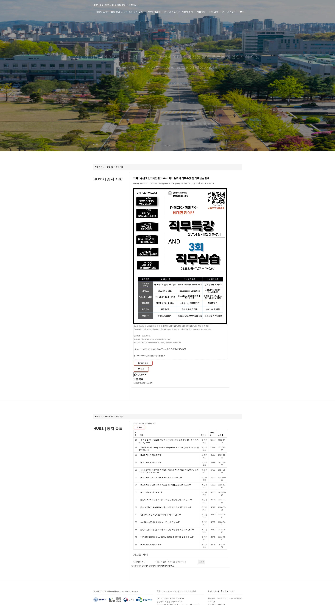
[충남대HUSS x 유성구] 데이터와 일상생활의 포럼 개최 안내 (165, 500)
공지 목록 (120, 416)
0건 (173, 183)
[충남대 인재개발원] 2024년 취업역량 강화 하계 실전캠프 (164, 507)
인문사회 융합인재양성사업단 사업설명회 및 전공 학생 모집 (165, 537)
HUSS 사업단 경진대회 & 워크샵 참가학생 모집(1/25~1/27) (164, 485)
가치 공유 (213, 12)
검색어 (162, 562)
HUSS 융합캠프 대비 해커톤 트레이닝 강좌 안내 (160, 477)
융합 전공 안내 (118, 12)
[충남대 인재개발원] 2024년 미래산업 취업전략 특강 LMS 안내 (166, 530)
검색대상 (137, 562)
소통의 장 (109, 167)
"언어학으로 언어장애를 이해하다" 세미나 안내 (159, 515)
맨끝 (172, 566)
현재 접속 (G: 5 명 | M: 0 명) (221, 591)
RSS (140, 427)
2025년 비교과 (171, 12)
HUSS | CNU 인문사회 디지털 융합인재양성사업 (116, 5)
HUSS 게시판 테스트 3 (150, 462)
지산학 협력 (187, 12)
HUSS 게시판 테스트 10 (150, 492)
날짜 (220, 435)
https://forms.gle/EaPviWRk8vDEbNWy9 (171, 349)
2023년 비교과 (136, 12)
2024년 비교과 (153, 12)
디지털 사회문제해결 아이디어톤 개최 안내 (158, 522)
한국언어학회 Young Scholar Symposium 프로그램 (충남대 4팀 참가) (170, 447)
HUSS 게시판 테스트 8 (150, 544)
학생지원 (201, 12)
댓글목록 (142, 374)
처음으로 (98, 167)
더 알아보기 (167, 86)
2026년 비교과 (229, 12)
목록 (142, 369)
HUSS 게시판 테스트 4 (150, 455)
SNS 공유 (144, 363)
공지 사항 (120, 167)
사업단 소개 (101, 12)
